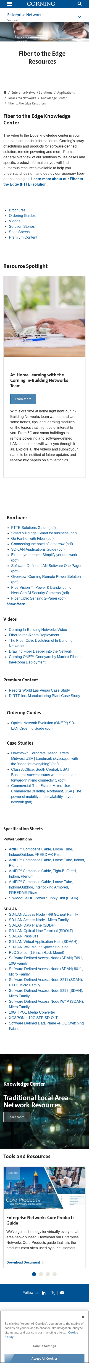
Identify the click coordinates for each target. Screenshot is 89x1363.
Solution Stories (22, 226)
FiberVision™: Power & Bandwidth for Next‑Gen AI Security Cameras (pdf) (42, 590)
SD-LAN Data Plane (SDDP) (32, 925)
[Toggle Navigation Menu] (9, 4)
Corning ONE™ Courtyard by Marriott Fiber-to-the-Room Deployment (46, 659)
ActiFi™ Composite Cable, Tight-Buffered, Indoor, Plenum (43, 873)
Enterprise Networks (25, 14)
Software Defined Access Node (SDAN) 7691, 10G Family (46, 960)
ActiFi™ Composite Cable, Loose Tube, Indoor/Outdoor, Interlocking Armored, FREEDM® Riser (41, 887)
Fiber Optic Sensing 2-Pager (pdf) (38, 598)
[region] (44, 1337)
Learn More (23, 399)
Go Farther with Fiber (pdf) (32, 538)
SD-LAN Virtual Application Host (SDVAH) (43, 942)
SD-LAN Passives (23, 936)
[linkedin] (43, 1292)
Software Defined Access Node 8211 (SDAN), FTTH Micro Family (46, 982)
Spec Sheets (19, 232)
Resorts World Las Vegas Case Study (39, 690)
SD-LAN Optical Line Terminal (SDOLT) (41, 931)
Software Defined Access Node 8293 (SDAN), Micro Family (46, 993)
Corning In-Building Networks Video (38, 630)
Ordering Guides (22, 216)
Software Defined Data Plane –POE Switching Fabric (46, 1026)
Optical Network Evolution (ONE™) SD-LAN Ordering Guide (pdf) (43, 725)
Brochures (17, 210)
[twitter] (53, 1292)
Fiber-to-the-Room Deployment (34, 635)
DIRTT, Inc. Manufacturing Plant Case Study (44, 696)
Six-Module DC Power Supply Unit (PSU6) (43, 898)
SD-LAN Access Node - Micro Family (39, 920)
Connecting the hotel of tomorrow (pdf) (42, 544)
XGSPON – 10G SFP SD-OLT (33, 1018)
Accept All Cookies (44, 1358)
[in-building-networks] (41, 4)
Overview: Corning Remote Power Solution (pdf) (46, 579)
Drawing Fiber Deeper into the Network (40, 651)
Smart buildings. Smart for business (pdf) (44, 533)
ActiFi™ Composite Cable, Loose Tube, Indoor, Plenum (47, 862)
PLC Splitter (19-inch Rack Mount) (36, 952)
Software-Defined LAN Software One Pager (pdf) (46, 568)
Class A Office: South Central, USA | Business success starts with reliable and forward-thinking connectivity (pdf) (44, 774)
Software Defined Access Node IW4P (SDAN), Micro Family (46, 1004)
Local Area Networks (22, 98)
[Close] (83, 1317)
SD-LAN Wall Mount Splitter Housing (38, 947)
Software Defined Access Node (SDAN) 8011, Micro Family (46, 971)
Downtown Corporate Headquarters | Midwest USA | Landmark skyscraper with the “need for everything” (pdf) (44, 758)
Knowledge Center (54, 98)
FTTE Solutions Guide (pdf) (33, 528)
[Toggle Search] (80, 4)
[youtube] (62, 1292)
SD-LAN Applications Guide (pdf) (38, 549)
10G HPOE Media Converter (32, 1012)
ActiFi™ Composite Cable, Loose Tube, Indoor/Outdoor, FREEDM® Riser (41, 852)
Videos (14, 221)
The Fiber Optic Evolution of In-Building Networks (41, 643)
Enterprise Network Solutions (31, 92)
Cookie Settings (44, 1346)
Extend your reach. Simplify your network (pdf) (44, 557)
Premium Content (23, 237)
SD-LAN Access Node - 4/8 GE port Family (43, 914)
